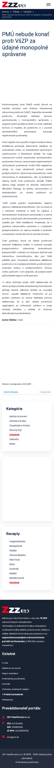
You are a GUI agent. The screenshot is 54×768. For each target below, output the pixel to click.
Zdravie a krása (17, 421)
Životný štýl (15, 430)
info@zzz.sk (13, 737)
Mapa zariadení (10, 673)
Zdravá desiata (17, 555)
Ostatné (27, 11)
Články (16, 11)
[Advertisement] (27, 80)
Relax (12, 443)
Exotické (14, 568)
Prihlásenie (7, 699)
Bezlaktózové (16, 578)
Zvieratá (13, 439)
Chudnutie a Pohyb (19, 425)
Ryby (12, 564)
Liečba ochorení (18, 416)
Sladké (13, 550)
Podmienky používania (13, 678)
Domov (5, 11)
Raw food (14, 559)
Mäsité (13, 573)
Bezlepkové (15, 546)
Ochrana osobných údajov (15, 689)
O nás (5, 662)
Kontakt (6, 683)
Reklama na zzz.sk (11, 668)
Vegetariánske (17, 541)
